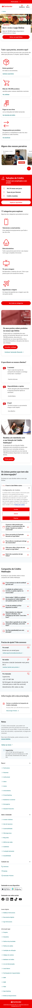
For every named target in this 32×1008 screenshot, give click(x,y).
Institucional (6, 777)
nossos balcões (5, 739)
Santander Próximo (8, 875)
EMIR (4, 982)
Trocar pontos (9, 459)
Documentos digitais (8, 917)
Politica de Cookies (19, 504)
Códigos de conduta (8, 955)
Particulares (6, 768)
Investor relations (8, 819)
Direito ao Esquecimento (9, 995)
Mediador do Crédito (8, 959)
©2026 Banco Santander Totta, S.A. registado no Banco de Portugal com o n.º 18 (16, 1005)
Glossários (6, 937)
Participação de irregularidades (11, 973)
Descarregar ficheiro (11, 710)
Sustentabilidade (7, 828)
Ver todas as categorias (16, 303)
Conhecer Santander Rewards (13, 352)
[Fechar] (29, 488)
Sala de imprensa (7, 824)
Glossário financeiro (8, 808)
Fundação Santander (8, 851)
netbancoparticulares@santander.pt (12, 653)
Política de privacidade (9, 941)
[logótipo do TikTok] (16, 899)
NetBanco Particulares (9, 912)
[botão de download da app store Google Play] (16, 889)
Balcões (5, 871)
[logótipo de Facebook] (3, 899)
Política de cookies (8, 946)
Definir (16, 513)
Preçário (5, 932)
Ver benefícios (6, 137)
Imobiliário (6, 846)
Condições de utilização (9, 950)
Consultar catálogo (10, 347)
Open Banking (7, 991)
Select (5, 781)
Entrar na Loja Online (16, 37)
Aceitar (16, 509)
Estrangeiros (6, 804)
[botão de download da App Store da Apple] (6, 889)
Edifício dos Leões (8, 842)
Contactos (5, 866)
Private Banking (7, 795)
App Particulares (7, 921)
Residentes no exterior (9, 799)
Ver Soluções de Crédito (9, 115)
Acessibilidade (7, 855)
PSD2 (4, 986)
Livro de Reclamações (9, 964)
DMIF (4, 977)
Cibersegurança (7, 833)
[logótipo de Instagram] (7, 899)
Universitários (7, 790)
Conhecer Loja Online (8, 73)
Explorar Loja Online (16, 202)
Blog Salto (6, 837)
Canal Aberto (6, 968)
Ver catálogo (6, 94)
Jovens (5, 786)
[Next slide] (29, 168)
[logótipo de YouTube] (20, 899)
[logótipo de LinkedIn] (11, 899)
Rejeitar (16, 518)
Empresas (5, 772)
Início (4, 11)
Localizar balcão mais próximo (11, 667)
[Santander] (7, 6)
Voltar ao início (6, 745)
